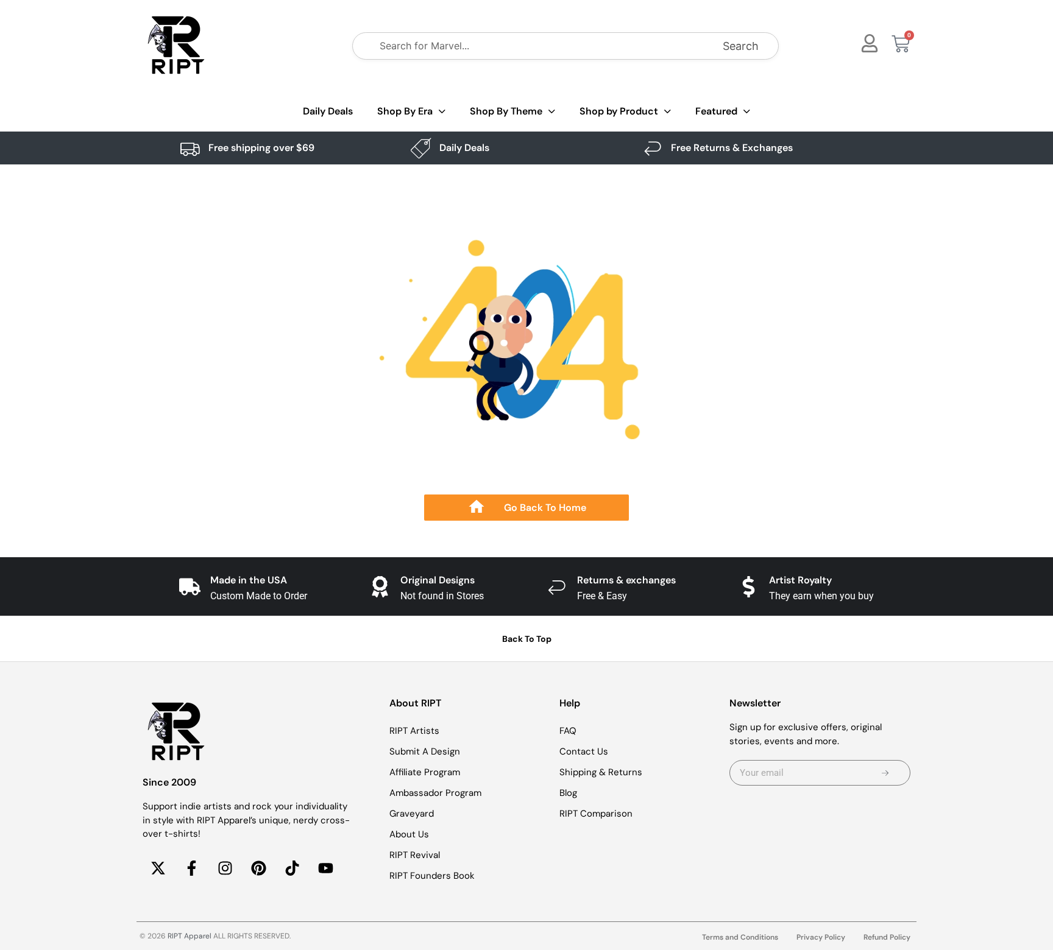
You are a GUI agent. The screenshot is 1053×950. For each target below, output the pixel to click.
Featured (716, 111)
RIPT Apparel (189, 936)
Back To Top (526, 638)
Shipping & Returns (600, 772)
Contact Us (583, 751)
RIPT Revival (414, 855)
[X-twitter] (158, 868)
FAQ (567, 731)
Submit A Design (424, 751)
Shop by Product (619, 111)
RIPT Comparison (596, 813)
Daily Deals (328, 111)
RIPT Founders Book (432, 876)
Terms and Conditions (740, 937)
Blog (568, 793)
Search (741, 46)
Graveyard (411, 813)
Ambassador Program (435, 793)
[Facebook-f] (191, 868)
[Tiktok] (292, 868)
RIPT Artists (414, 731)
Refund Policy (886, 937)
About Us (409, 834)
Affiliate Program (424, 772)
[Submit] (885, 773)
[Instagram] (225, 868)
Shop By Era (405, 111)
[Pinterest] (258, 868)
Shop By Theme (506, 111)
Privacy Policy (820, 937)
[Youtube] (325, 868)
